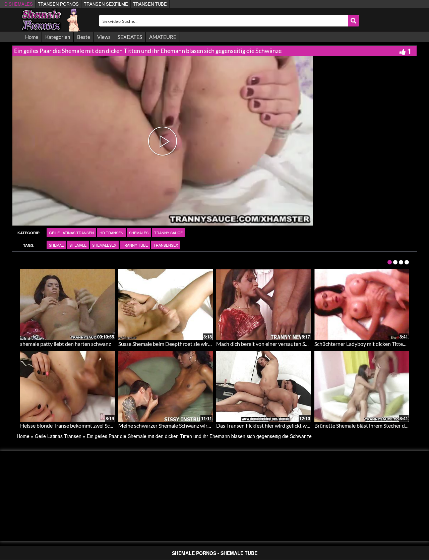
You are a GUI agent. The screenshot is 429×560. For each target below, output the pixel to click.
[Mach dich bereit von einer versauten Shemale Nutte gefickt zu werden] (263, 304)
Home (31, 37)
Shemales (138, 232)
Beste (83, 37)
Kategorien (57, 37)
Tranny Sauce (168, 232)
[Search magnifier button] (353, 20)
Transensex (166, 245)
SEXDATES (130, 37)
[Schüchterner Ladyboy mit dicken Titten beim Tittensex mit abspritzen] (361, 304)
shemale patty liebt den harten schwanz (65, 343)
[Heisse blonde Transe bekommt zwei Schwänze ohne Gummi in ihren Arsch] (67, 386)
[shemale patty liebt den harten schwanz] (67, 304)
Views (104, 37)
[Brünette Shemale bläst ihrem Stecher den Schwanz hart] (361, 386)
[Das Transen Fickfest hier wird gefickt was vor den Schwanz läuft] (263, 386)
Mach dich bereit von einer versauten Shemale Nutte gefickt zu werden (297, 343)
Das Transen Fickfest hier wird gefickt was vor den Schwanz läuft (289, 425)
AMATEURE (162, 37)
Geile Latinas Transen (71, 232)
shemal (56, 245)
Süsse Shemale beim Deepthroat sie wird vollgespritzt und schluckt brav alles (206, 343)
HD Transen (111, 232)
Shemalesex (104, 245)
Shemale (77, 245)
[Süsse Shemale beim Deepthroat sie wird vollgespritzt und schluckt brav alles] (165, 304)
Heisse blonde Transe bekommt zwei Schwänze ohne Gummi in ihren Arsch (105, 425)
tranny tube (135, 245)
